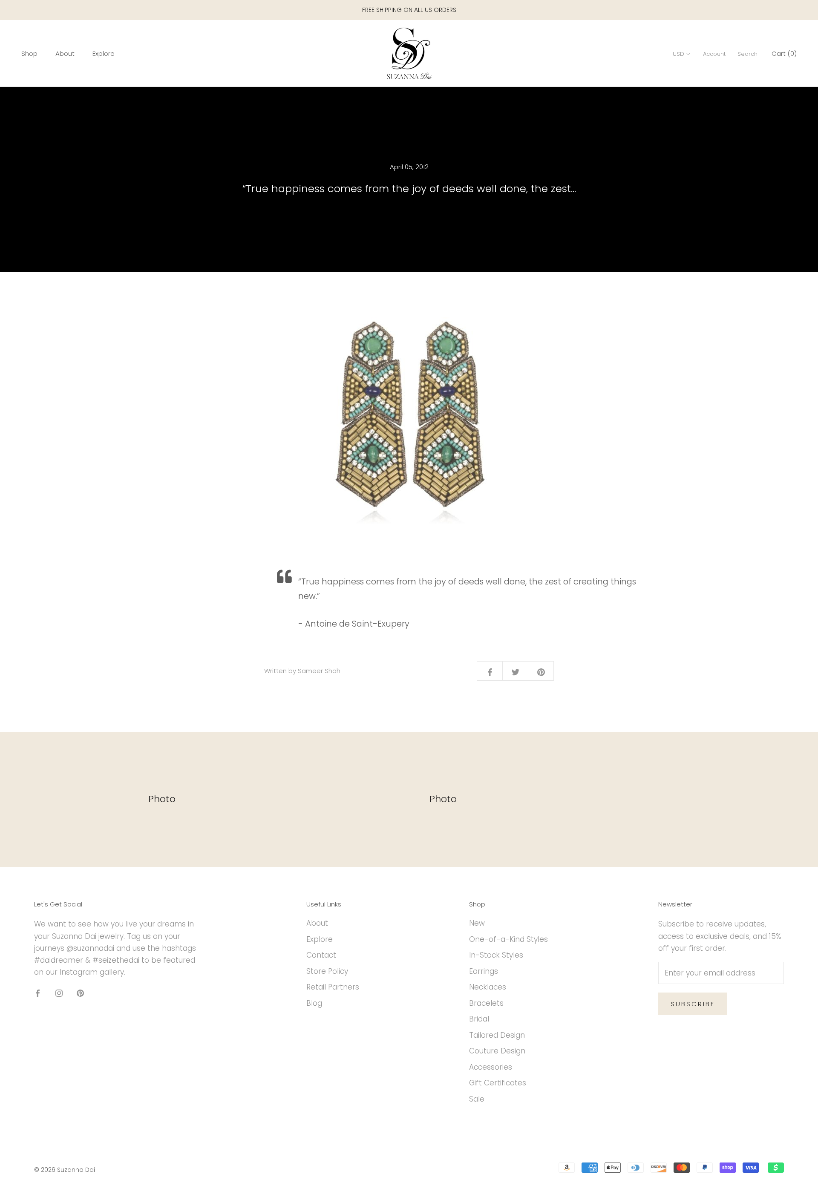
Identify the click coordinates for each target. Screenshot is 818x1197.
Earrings (483, 971)
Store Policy (327, 971)
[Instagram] (59, 992)
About (65, 53)
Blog (314, 1003)
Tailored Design (497, 1035)
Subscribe (693, 1003)
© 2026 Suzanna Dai (64, 1169)
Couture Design (497, 1051)
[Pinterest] (80, 992)
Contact (321, 955)
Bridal (479, 1019)
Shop (29, 53)
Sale (476, 1099)
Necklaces (487, 987)
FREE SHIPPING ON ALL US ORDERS (409, 10)
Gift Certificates (497, 1083)
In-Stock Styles (496, 955)
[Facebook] (37, 992)
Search (747, 54)
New (477, 923)
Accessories (490, 1067)
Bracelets (486, 1003)
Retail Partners (332, 987)
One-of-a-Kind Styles (508, 939)
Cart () (784, 53)
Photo (162, 799)
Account (714, 54)
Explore (103, 53)
